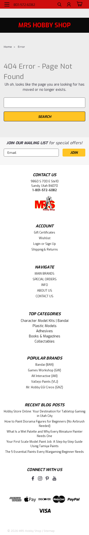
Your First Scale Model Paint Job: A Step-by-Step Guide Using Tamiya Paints (44, 444)
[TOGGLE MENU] (7, 4)
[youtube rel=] (54, 478)
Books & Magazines (44, 336)
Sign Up (50, 244)
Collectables (45, 341)
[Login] (69, 5)
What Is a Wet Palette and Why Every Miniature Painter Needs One (45, 434)
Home (8, 47)
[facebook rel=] (33, 478)
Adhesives (44, 331)
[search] (59, 5)
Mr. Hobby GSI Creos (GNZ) (44, 387)
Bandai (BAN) (44, 365)
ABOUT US (44, 291)
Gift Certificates (44, 233)
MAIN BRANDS (44, 274)
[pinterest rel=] (47, 478)
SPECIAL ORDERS (45, 279)
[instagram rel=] (40, 478)
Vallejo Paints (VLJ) (44, 382)
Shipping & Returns (44, 250)
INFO (44, 285)
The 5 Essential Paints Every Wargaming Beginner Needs (44, 452)
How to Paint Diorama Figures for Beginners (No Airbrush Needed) (44, 424)
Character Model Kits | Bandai (44, 320)
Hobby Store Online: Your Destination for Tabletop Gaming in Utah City (44, 413)
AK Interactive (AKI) (44, 376)
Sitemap (49, 531)
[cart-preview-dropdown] (79, 4)
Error (21, 47)
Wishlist (44, 238)
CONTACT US (44, 296)
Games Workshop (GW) (44, 370)
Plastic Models (45, 326)
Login (37, 244)
